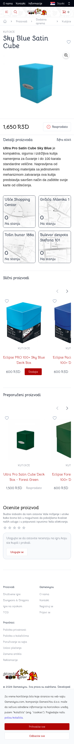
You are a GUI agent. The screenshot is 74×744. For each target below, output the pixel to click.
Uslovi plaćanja (12, 648)
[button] (66, 55)
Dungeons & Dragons (16, 600)
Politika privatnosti (14, 629)
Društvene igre (11, 594)
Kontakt (20, 3)
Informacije (35, 3)
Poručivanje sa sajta (15, 641)
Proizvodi (21, 21)
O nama (8, 3)
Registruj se (46, 606)
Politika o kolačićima (16, 635)
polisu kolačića (14, 717)
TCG (6, 612)
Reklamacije (10, 660)
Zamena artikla (12, 654)
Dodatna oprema (41, 21)
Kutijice (66, 21)
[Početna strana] (5, 21)
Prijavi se (44, 612)
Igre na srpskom (12, 606)
